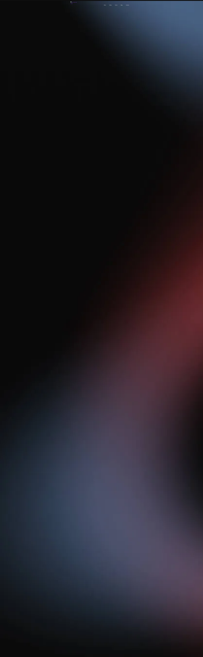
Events (116, 5)
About (105, 5)
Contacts (127, 5)
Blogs (122, 5)
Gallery (110, 5)
